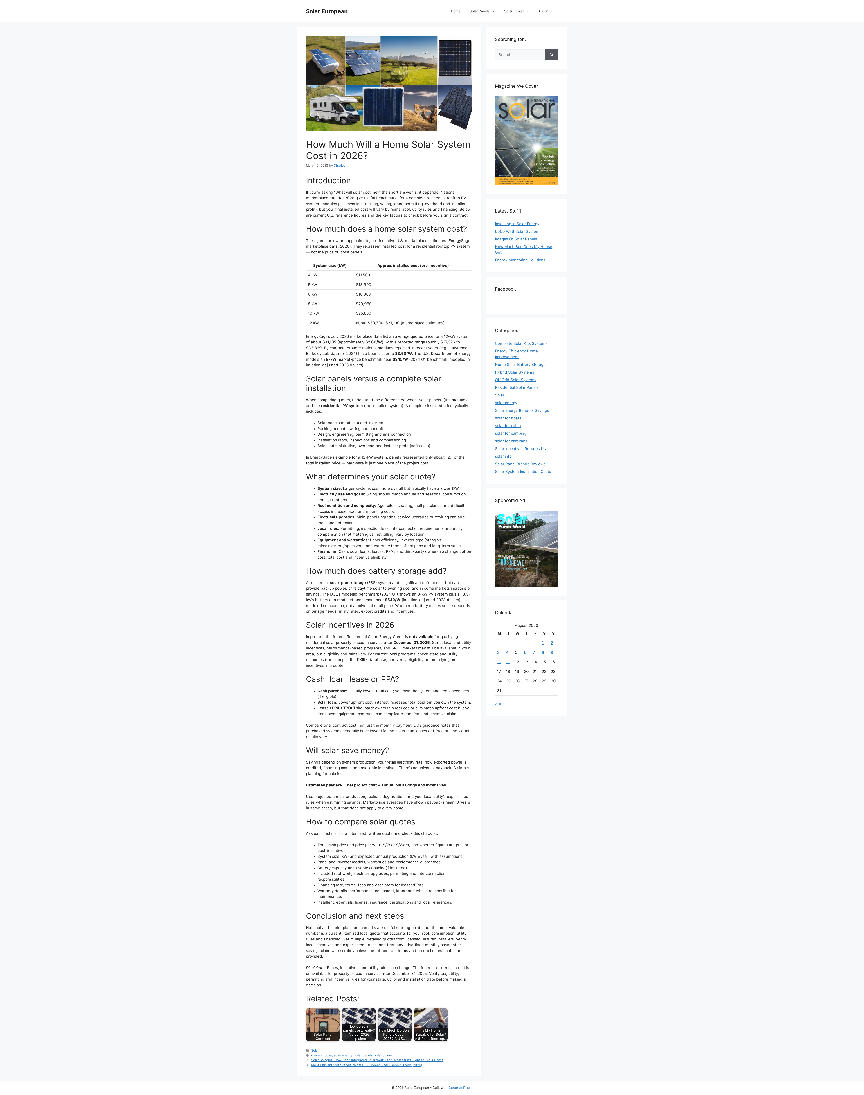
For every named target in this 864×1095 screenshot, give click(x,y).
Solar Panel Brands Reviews (520, 464)
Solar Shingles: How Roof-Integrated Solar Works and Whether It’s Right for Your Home (377, 1060)
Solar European (327, 11)
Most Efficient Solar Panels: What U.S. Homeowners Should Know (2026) (366, 1065)
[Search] (551, 54)
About (543, 11)
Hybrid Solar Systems (514, 372)
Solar (315, 1050)
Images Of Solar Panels (516, 239)
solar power (383, 1055)
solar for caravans (511, 441)
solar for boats (508, 418)
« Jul (499, 704)
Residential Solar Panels (517, 387)
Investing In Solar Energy (517, 224)
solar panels (363, 1055)
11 (508, 662)
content (317, 1055)
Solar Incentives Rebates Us (520, 448)
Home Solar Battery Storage (520, 364)
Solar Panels (480, 11)
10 (499, 662)
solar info (503, 456)
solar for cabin (508, 425)
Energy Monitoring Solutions (520, 260)
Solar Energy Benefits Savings (522, 410)
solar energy (343, 1055)
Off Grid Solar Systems (515, 380)
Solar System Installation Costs (523, 471)
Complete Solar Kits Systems (521, 343)
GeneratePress (460, 1088)
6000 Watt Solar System (517, 231)
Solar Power (514, 11)
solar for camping (510, 433)
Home (456, 11)
